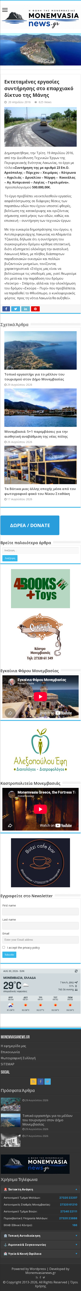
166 (74, 1225)
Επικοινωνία (10, 1052)
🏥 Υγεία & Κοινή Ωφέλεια (22, 1254)
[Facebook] (40, 1081)
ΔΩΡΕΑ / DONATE (30, 525)
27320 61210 (68, 1204)
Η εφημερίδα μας (13, 1046)
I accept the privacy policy (23, 947)
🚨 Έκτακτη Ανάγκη (18, 1189)
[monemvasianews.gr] (40, 16)
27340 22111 (68, 1211)
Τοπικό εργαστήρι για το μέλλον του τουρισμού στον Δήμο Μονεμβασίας (47, 1119)
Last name (9, 919)
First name (9, 905)
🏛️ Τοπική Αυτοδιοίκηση (22, 1235)
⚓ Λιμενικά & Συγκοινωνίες (25, 1244)
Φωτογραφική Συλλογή (18, 1058)
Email (5, 933)
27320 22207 (68, 1197)
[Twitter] (47, 1081)
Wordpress (38, 1269)
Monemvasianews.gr (40, 1273)
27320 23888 (68, 1218)
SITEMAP (7, 1064)
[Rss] (33, 1081)
